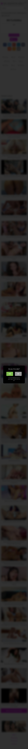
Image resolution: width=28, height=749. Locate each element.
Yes (10, 374)
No (18, 374)
